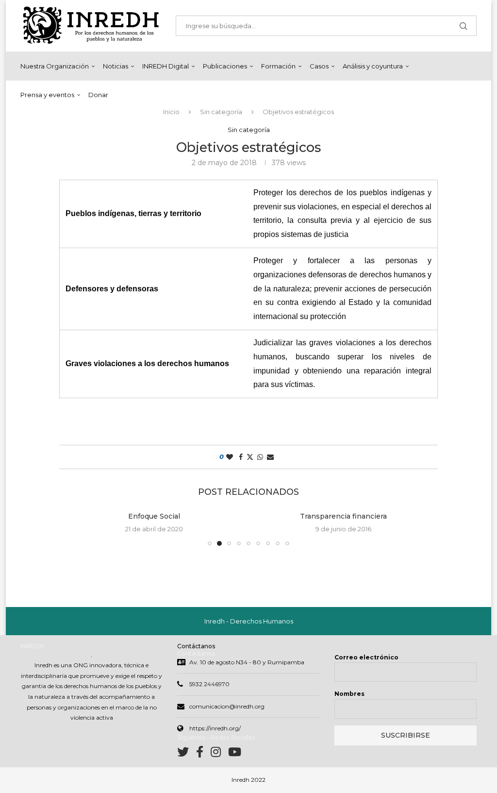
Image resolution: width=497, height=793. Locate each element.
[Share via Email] (270, 457)
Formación (278, 66)
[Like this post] (229, 457)
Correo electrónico (366, 657)
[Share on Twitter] (250, 457)
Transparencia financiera (343, 516)
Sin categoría (221, 112)
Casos (319, 66)
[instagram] (219, 754)
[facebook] (203, 754)
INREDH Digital (165, 66)
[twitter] (186, 754)
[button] (77, 528)
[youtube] (234, 754)
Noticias (115, 66)
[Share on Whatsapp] (260, 457)
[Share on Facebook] (241, 457)
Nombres (349, 693)
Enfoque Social (154, 516)
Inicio (171, 112)
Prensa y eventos (47, 95)
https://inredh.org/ (215, 728)
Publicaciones (225, 66)
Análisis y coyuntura (373, 66)
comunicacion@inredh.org (227, 706)
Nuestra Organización (54, 66)
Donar (98, 95)
